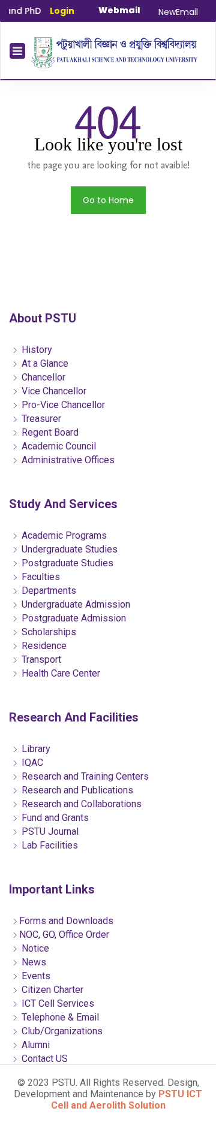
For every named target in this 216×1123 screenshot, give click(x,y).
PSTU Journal (49, 831)
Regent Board (49, 432)
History (35, 349)
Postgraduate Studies (66, 563)
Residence (43, 645)
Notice (34, 948)
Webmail (119, 10)
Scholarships (47, 632)
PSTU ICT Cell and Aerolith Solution (127, 1099)
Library (34, 748)
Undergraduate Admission (74, 604)
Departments (47, 590)
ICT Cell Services (56, 1003)
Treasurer (40, 418)
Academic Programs (63, 535)
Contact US (43, 1058)
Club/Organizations (61, 1031)
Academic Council (57, 446)
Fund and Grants (54, 817)
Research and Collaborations (80, 804)
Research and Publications (76, 790)
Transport (40, 659)
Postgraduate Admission (72, 618)
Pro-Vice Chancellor (62, 404)
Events (34, 976)
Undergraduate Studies (68, 549)
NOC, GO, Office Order (64, 934)
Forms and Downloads (66, 920)
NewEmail (178, 12)
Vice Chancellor (52, 391)
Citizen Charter (51, 989)
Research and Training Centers (84, 776)
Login (62, 11)
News (32, 962)
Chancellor (42, 377)
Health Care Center (59, 673)
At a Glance (43, 363)
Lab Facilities (48, 845)
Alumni (34, 1044)
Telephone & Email (59, 1017)
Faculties (39, 576)
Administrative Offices (67, 460)
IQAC (31, 762)
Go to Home (108, 200)
